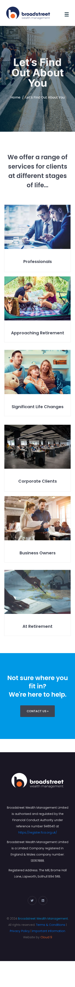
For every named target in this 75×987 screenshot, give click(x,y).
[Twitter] (32, 900)
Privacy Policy (20, 931)
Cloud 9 (46, 937)
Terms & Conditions (50, 925)
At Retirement (37, 626)
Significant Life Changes (38, 407)
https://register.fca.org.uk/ (37, 832)
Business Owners (38, 553)
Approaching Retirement (37, 333)
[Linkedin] (43, 900)
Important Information (48, 931)
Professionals (37, 261)
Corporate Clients (37, 481)
